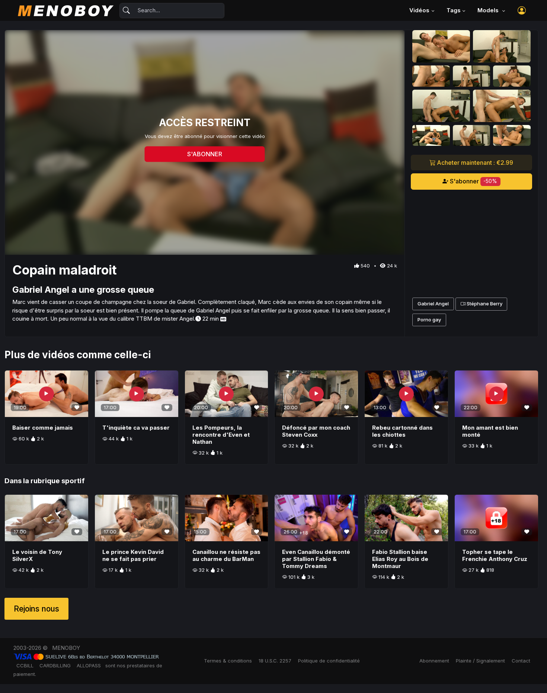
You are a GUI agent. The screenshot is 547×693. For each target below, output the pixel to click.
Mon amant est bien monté (490, 431)
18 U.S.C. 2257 (275, 661)
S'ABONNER (204, 154)
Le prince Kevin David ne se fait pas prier (133, 555)
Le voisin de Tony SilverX (37, 555)
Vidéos (419, 10)
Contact (521, 661)
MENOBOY (66, 647)
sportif (73, 481)
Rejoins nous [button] (36, 608)
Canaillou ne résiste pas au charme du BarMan (226, 555)
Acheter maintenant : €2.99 (474, 162)
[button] (521, 10)
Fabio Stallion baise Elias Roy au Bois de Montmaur (400, 559)
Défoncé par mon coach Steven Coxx (316, 431)
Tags (454, 10)
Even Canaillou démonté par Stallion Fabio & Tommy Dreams (316, 559)
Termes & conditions (228, 661)
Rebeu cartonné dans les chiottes (402, 431)
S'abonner (473, 181)
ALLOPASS (89, 665)
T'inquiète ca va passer (136, 427)
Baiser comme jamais (42, 427)
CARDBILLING (55, 665)
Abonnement (434, 661)
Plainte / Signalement (480, 661)
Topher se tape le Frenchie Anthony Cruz (494, 555)
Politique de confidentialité (329, 661)
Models (488, 10)
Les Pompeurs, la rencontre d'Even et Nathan (221, 434)
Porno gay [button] (429, 320)
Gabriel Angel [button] (433, 304)
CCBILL (24, 665)
